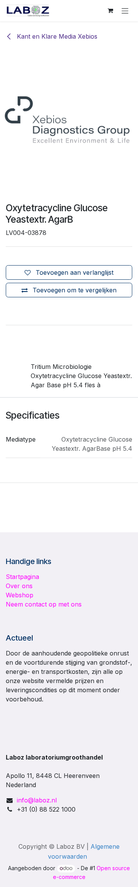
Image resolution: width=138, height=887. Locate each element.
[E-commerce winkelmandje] (110, 10)
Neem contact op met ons (44, 604)
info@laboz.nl (37, 800)
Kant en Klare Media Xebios (56, 36)
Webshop (19, 595)
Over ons (19, 586)
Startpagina (22, 576)
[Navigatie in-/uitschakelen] (125, 10)
